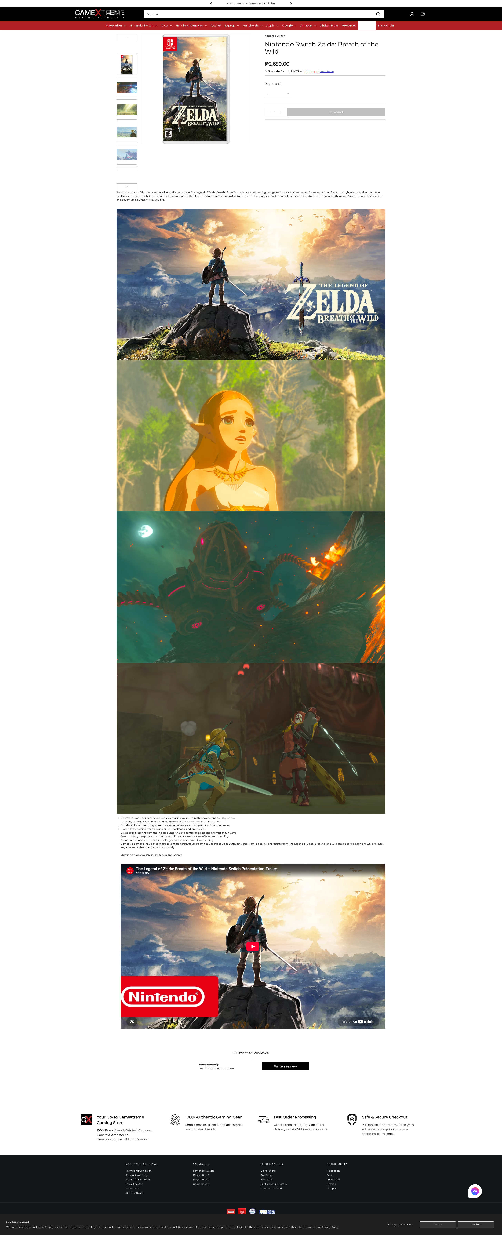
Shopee (331, 1188)
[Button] (211, 3)
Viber (330, 1175)
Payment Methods (271, 1188)
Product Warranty (137, 1175)
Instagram (333, 1179)
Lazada (331, 1183)
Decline (475, 1224)
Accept (438, 1224)
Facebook (333, 1170)
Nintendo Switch (203, 1170)
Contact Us (133, 1188)
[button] (475, 1191)
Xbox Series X (201, 1183)
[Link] (99, 14)
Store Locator (134, 1183)
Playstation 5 (201, 1175)
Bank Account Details (273, 1183)
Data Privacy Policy (138, 1179)
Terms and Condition (139, 1170)
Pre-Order (266, 1175)
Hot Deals (266, 1179)
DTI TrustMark (134, 1192)
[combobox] (263, 14)
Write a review (285, 1066)
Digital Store (268, 1170)
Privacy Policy (330, 1227)
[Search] (378, 14)
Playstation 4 (201, 1179)
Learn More (326, 71)
